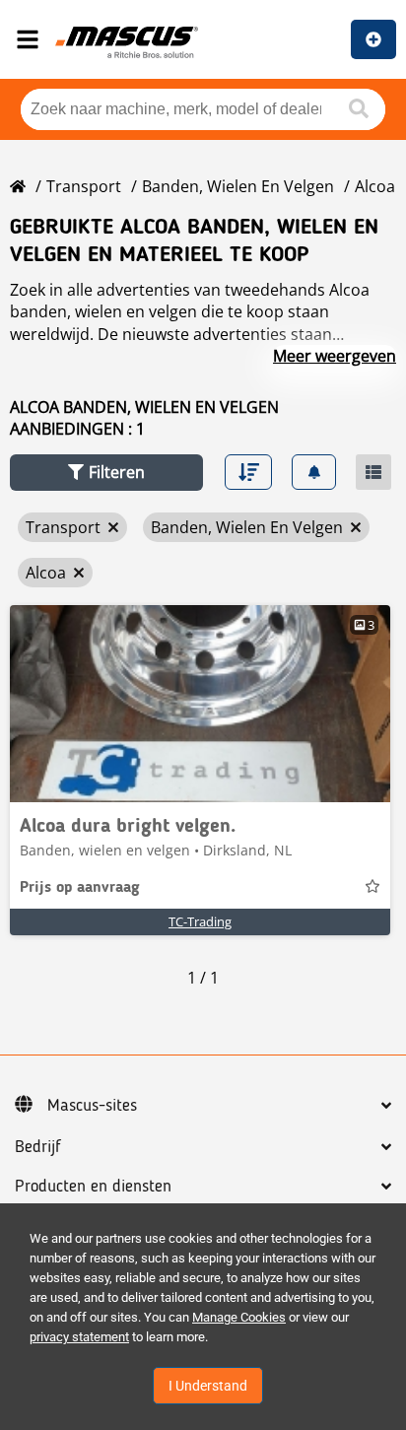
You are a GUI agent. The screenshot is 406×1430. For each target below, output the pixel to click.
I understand (208, 1386)
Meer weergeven (334, 356)
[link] (200, 703)
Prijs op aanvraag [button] (80, 888)
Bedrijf (38, 1147)
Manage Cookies (239, 1317)
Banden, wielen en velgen (238, 186)
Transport (83, 186)
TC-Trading (200, 921)
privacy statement (79, 1336)
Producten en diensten (93, 1186)
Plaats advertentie (373, 39)
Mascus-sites (92, 1106)
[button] (106, 472)
